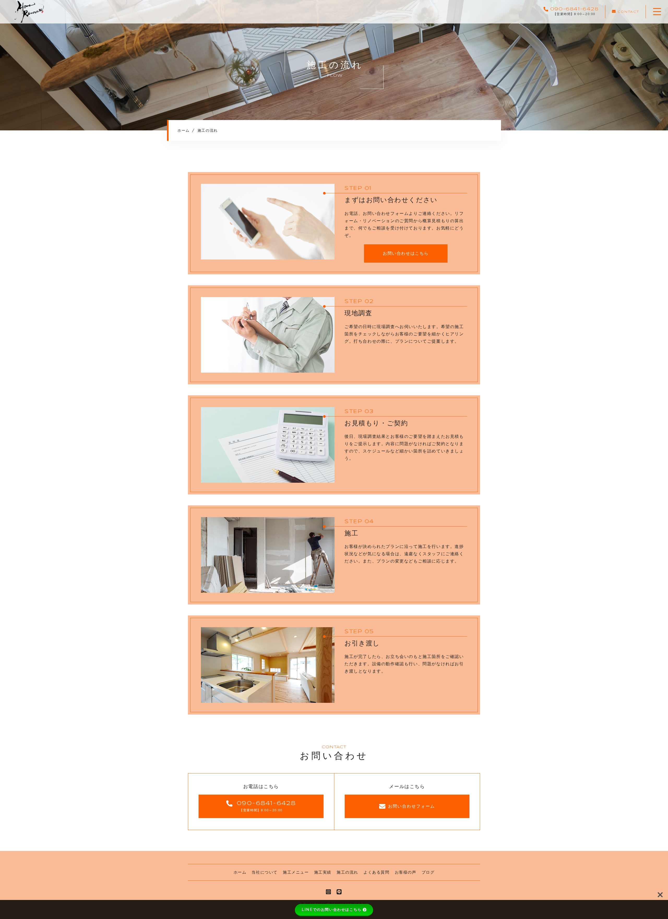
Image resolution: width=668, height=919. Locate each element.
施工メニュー (296, 872)
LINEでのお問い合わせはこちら (332, 909)
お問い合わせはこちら (406, 253)
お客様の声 (405, 872)
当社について (265, 872)
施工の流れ (347, 872)
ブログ (428, 872)
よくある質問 (376, 872)
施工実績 (322, 872)
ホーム (240, 872)
